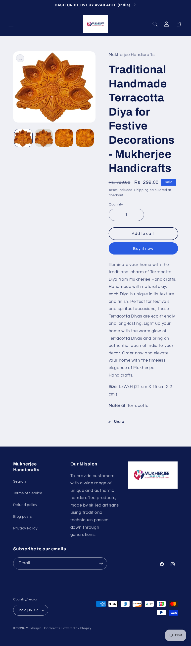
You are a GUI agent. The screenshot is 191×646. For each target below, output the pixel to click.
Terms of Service (27, 493)
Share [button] (119, 422)
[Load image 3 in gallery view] (64, 138)
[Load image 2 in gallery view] (44, 138)
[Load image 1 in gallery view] (23, 138)
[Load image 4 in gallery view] (85, 138)
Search (19, 481)
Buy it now (143, 249)
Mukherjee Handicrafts (43, 628)
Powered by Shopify (76, 628)
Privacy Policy (25, 528)
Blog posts (22, 516)
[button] (11, 24)
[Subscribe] (101, 563)
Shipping (141, 190)
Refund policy (25, 505)
